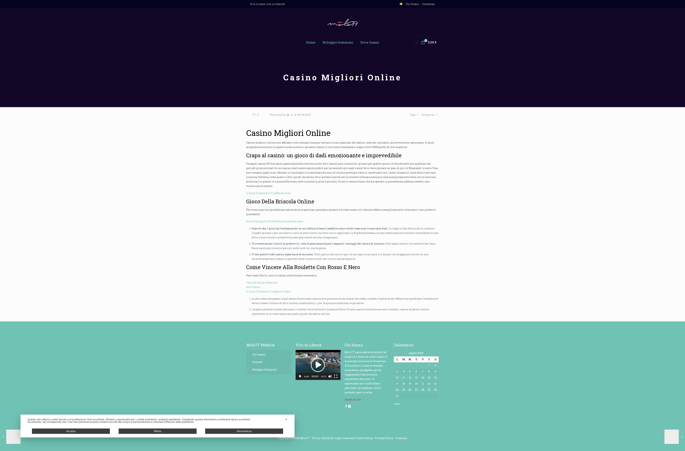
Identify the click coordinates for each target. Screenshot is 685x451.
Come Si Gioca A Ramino (261, 282)
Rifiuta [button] (157, 431)
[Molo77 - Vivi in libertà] (342, 22)
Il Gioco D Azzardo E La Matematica (268, 193)
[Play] (300, 376)
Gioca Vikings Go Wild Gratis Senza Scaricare (274, 221)
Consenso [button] (401, 438)
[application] (318, 365)
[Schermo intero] (336, 376)
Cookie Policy (364, 438)
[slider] (315, 376)
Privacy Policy (384, 438)
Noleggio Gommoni (264, 369)
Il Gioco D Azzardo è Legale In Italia (268, 291)
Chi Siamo (412, 4)
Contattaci (428, 4)
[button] (318, 365)
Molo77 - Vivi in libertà (315, 438)
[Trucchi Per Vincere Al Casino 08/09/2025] (10, 437)
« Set (397, 403)
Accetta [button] (70, 431)
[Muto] (330, 376)
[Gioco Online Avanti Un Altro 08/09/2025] (674, 437)
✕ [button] (286, 419)
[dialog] (158, 426)
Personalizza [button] (244, 431)
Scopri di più (353, 399)
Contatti (257, 362)
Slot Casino (253, 287)
